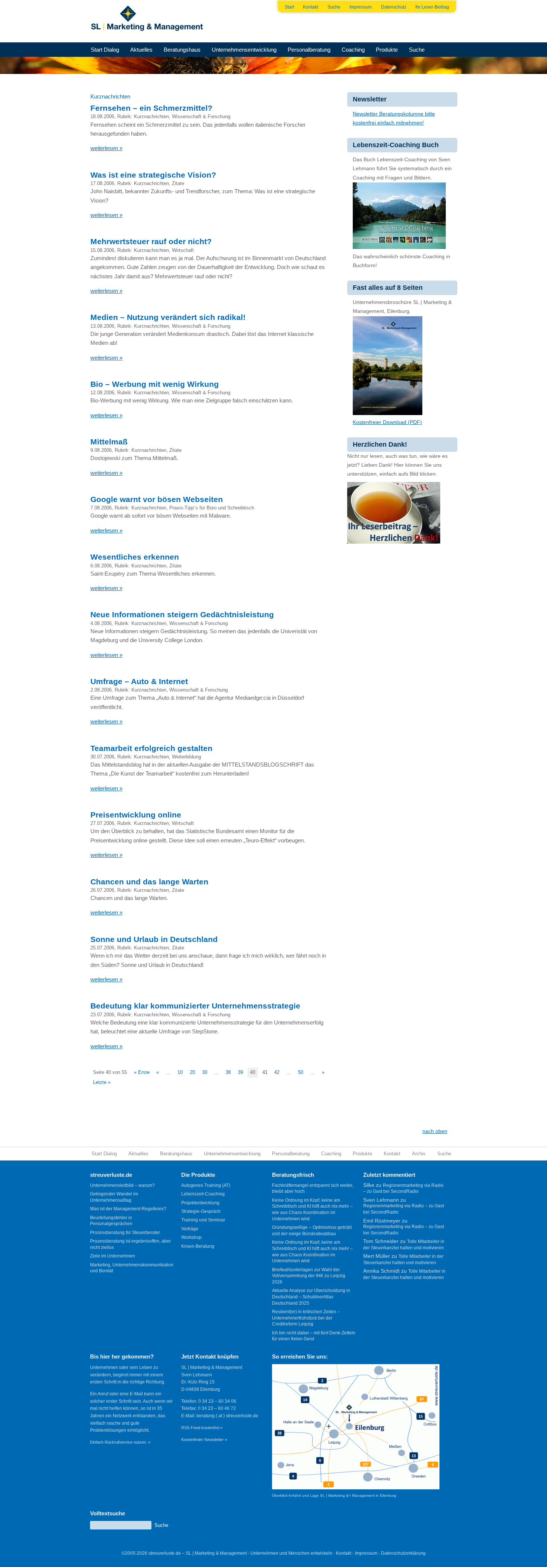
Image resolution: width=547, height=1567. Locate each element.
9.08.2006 (101, 450)
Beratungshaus (182, 49)
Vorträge (189, 1228)
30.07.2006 (102, 757)
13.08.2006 (102, 326)
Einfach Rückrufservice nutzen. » (120, 1442)
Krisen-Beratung (197, 1246)
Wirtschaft (183, 250)
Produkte (387, 49)
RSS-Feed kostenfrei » (202, 1427)
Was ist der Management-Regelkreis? (128, 1208)
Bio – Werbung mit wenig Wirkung (154, 384)
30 (204, 1072)
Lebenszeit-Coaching (203, 1194)
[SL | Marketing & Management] (149, 21)
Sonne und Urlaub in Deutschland (154, 939)
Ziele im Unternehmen (112, 1256)
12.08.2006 (102, 392)
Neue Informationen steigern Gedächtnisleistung (182, 614)
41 (265, 1072)
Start (289, 7)
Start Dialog (105, 49)
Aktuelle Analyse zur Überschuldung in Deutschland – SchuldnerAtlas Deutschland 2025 (311, 1296)
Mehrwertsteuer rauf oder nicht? (151, 241)
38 (228, 1072)
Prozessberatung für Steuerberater (125, 1232)
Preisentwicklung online (135, 814)
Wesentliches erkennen (134, 557)
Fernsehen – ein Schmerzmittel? (151, 108)
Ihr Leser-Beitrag (432, 7)
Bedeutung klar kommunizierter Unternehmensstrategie (195, 1005)
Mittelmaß (109, 441)
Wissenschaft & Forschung (201, 116)
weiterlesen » (106, 148)
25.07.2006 (102, 948)
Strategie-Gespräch (201, 1211)
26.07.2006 (102, 890)
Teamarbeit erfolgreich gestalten (151, 748)
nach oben (434, 1131)
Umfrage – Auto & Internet (139, 681)
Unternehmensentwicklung (244, 49)
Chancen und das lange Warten (149, 881)
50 (300, 1072)
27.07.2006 (102, 823)
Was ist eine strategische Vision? (153, 175)
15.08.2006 (102, 250)
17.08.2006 (102, 183)
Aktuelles (141, 49)
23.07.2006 (102, 1014)
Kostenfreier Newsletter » (204, 1439)
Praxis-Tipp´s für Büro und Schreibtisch (211, 508)
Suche (333, 7)
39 (240, 1072)
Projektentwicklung (200, 1202)
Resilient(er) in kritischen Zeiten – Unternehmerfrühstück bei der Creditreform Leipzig (306, 1318)
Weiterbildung (186, 757)
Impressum (360, 7)
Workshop (191, 1237)
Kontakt (310, 7)
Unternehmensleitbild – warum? (122, 1185)
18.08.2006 (102, 116)
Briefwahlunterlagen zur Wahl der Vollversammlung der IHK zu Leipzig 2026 (308, 1276)
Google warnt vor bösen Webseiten (156, 499)
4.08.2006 (101, 623)
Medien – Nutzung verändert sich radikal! (168, 317)
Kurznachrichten (151, 116)
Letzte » (102, 1082)
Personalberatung (309, 49)
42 (276, 1072)
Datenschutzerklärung (403, 1553)
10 (180, 1072)
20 (192, 1072)
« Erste (142, 1072)
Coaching (353, 49)
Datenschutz (393, 7)
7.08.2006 (101, 508)
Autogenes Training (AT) (205, 1185)
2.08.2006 (101, 690)
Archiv (419, 1153)
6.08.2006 (101, 566)
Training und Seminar (203, 1220)
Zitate (178, 183)
